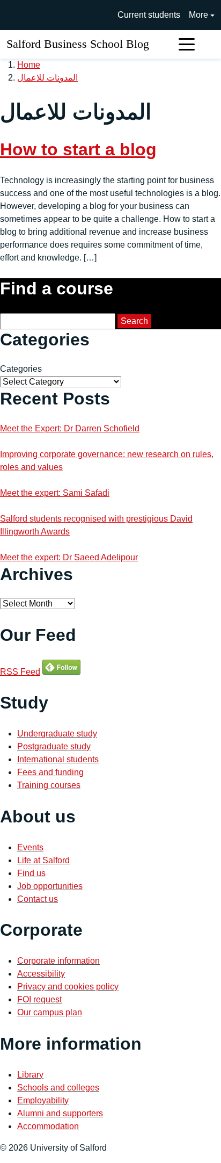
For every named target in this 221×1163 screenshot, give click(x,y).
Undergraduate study (57, 733)
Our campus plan (49, 1012)
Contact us (37, 899)
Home (28, 64)
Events (30, 847)
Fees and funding (50, 772)
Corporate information (58, 960)
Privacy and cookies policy (68, 986)
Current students (148, 14)
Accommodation (48, 1126)
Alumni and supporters (60, 1113)
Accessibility (41, 973)
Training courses (48, 785)
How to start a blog (78, 149)
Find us (31, 873)
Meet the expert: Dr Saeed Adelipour (69, 557)
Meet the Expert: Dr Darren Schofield (69, 428)
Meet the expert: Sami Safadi (54, 492)
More (198, 14)
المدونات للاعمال (47, 77)
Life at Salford (43, 860)
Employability (43, 1100)
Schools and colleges (58, 1087)
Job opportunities (50, 886)
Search (134, 321)
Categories (21, 368)
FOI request (39, 999)
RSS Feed (20, 671)
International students (58, 759)
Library (30, 1074)
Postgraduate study (54, 746)
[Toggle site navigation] (186, 44)
